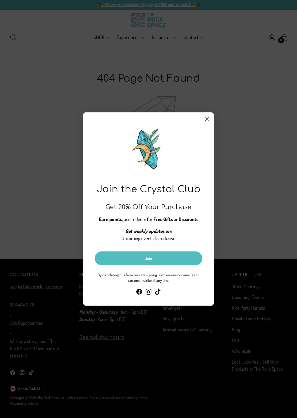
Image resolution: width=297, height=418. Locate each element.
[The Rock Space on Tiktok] (157, 292)
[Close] (206, 119)
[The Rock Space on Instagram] (148, 292)
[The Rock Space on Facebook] (139, 292)
